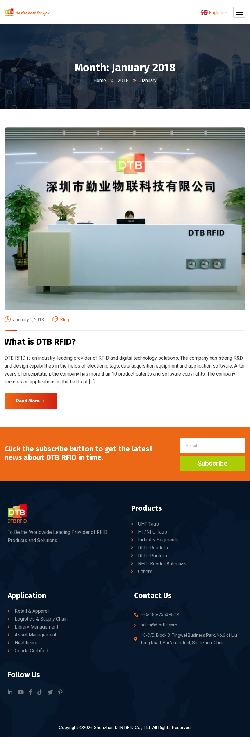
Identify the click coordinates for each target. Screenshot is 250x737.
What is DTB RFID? (40, 342)
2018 (123, 80)
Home (99, 80)
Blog (64, 319)
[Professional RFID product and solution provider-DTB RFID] (27, 12)
